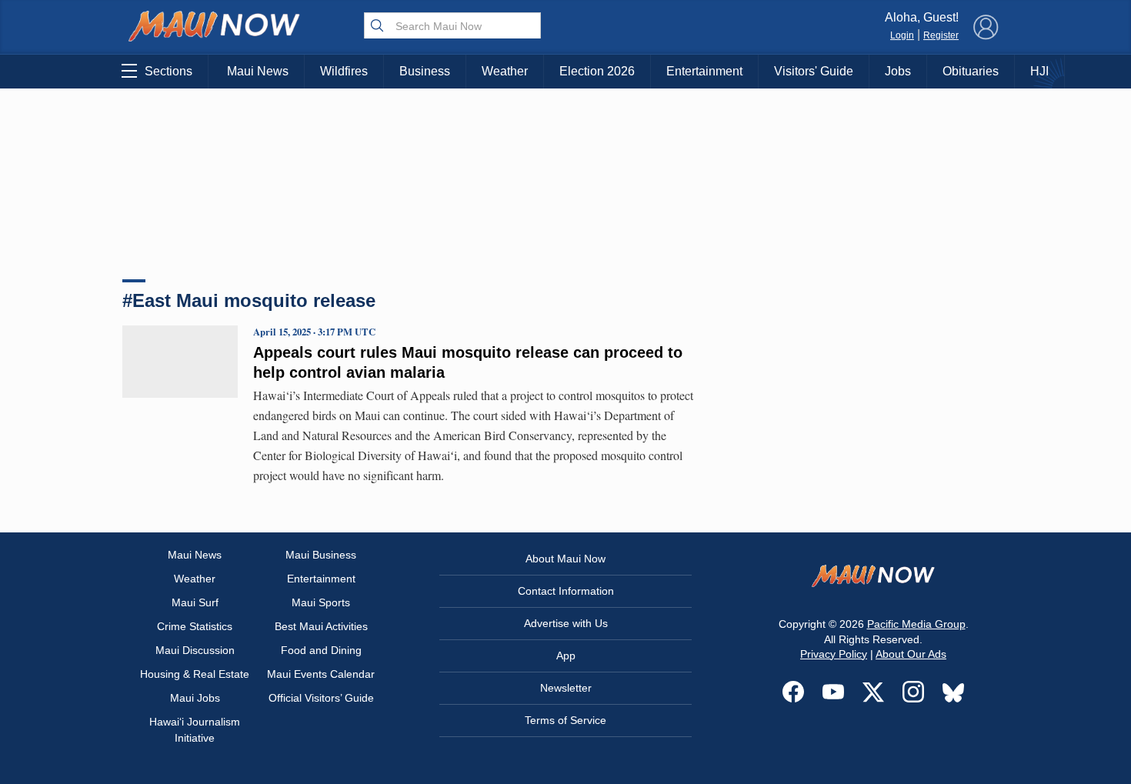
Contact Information (566, 591)
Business (424, 71)
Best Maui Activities (321, 626)
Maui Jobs (195, 698)
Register (941, 35)
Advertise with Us (566, 623)
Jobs (898, 71)
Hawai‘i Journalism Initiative (194, 730)
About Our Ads (911, 654)
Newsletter (566, 688)
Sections (168, 71)
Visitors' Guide (813, 71)
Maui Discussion (195, 650)
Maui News (258, 71)
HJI (1039, 71)
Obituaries (970, 71)
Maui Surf (195, 602)
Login (902, 35)
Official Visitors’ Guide (321, 698)
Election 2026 (597, 71)
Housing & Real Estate (194, 674)
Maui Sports (321, 602)
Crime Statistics (194, 626)
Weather (505, 71)
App (566, 655)
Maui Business (320, 555)
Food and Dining (321, 650)
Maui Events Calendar (321, 674)
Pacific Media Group (916, 624)
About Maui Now (565, 558)
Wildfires (344, 71)
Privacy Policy (833, 654)
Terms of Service (565, 720)
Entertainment (704, 71)
